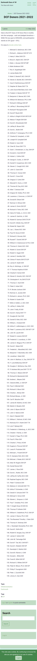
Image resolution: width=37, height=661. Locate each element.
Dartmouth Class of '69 (8, 2)
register (10, 603)
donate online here (15, 45)
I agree (18, 658)
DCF (3, 597)
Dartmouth (4, 589)
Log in (4, 603)
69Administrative (6, 587)
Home (10, 13)
